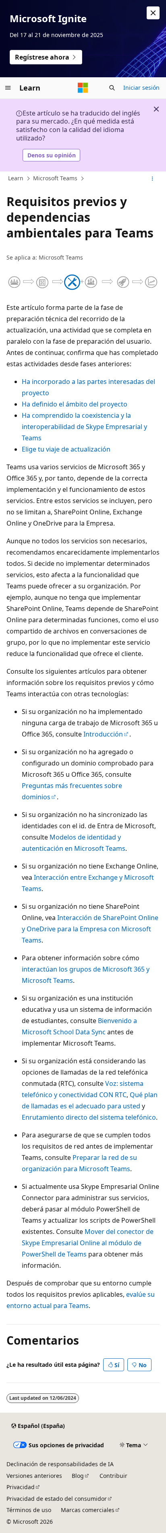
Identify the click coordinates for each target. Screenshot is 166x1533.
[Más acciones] (152, 178)
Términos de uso (28, 1510)
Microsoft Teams (55, 178)
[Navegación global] (8, 87)
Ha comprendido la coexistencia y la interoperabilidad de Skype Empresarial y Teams (84, 426)
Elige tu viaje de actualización (66, 449)
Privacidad (20, 1487)
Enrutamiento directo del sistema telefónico (89, 1117)
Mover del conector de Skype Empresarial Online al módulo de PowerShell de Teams (88, 1243)
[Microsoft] (83, 88)
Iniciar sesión (141, 87)
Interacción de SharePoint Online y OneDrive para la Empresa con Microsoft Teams (90, 929)
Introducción (103, 734)
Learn (15, 178)
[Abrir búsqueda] (112, 87)
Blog (78, 1475)
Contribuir (113, 1475)
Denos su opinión (51, 155)
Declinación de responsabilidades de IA (60, 1464)
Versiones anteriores (34, 1475)
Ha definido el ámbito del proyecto (74, 404)
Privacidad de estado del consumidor (56, 1498)
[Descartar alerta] (153, 12)
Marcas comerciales (87, 1510)
